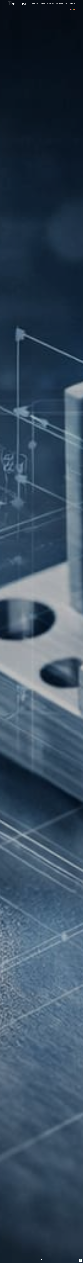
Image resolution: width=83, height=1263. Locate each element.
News (66, 3)
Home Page (35, 3)
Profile (41, 642)
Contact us (72, 3)
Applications (50, 3)
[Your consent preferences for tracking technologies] (80, 1260)
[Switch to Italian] (74, 9)
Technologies (59, 3)
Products (42, 3)
